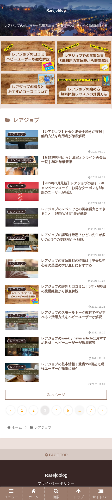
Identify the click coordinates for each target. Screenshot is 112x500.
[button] (101, 443)
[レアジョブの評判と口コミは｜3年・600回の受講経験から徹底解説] (28, 56)
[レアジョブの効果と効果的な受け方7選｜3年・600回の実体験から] (84, 56)
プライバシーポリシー (56, 483)
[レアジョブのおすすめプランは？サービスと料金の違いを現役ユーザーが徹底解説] (28, 89)
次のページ (56, 395)
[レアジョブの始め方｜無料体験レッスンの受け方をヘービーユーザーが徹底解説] (84, 89)
